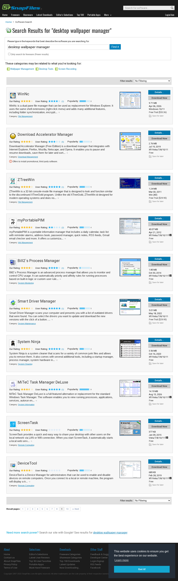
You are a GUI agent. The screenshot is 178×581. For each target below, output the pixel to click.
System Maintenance (27, 323)
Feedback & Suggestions (103, 554)
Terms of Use (10, 567)
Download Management (28, 157)
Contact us (9, 557)
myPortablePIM (31, 220)
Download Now (159, 98)
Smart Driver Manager (37, 301)
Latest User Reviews (39, 557)
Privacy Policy (10, 564)
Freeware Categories (70, 554)
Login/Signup (97, 561)
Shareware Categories (71, 557)
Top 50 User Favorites (40, 561)
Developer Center (99, 557)
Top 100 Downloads (70, 561)
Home (9, 22)
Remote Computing (26, 445)
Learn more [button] (122, 560)
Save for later (158, 116)
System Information (26, 405)
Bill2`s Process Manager (39, 261)
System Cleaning (25, 364)
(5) (63, 142)
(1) (63, 101)
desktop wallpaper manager (110, 532)
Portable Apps (36, 564)
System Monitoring (26, 283)
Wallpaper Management (22, 69)
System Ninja (29, 342)
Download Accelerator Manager (45, 134)
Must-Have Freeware (39, 567)
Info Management (25, 242)
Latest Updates (67, 564)
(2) (63, 228)
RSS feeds (95, 564)
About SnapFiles (12, 561)
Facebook (95, 567)
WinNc (23, 94)
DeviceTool (27, 463)
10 (67, 509)
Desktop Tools (46, 69)
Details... (159, 92)
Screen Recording (67, 69)
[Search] (171, 8)
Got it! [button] (142, 569)
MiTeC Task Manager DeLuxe (43, 382)
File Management (25, 116)
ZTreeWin (26, 179)
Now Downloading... (70, 567)
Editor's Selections (38, 554)
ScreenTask (28, 423)
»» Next (75, 509)
